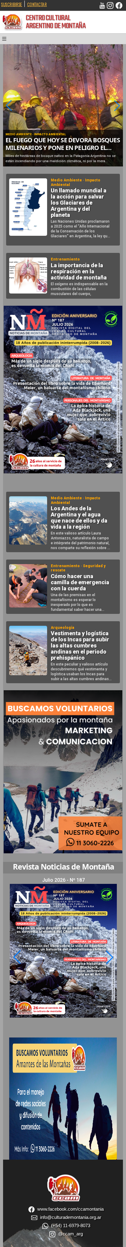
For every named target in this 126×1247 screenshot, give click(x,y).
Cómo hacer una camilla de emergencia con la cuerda (80, 582)
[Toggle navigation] (6, 40)
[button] (6, 40)
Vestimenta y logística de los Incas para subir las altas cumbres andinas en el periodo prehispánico (80, 645)
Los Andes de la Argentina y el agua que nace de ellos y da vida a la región (79, 517)
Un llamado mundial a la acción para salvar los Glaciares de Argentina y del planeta (78, 203)
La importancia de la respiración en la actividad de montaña (79, 271)
